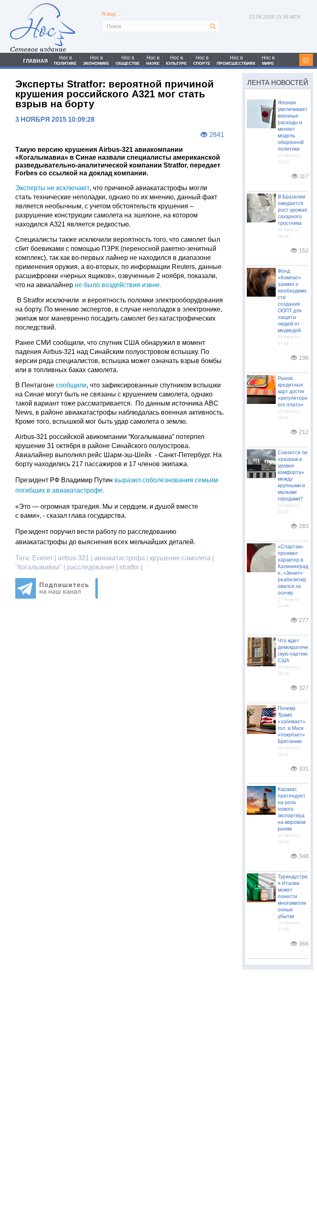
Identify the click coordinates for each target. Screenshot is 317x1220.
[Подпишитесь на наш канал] (56, 596)
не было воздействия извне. (117, 284)
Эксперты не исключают (52, 187)
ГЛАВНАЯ (35, 61)
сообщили (71, 385)
